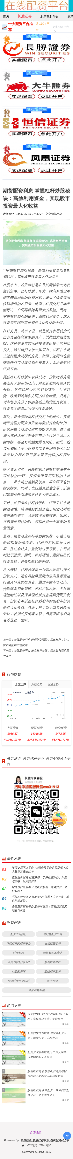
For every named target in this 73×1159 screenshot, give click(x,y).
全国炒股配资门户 (18, 962)
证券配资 (52, 981)
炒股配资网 (18, 971)
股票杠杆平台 (49, 16)
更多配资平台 (61, 27)
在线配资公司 (52, 943)
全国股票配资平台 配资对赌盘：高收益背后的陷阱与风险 (39, 908)
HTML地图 (45, 1145)
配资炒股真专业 (52, 953)
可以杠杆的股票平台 (18, 943)
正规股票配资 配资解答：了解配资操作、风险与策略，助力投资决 (39, 879)
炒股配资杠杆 (52, 962)
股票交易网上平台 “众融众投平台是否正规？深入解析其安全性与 (40, 869)
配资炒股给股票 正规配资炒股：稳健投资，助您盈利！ (39, 889)
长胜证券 (25, 16)
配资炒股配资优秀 (18, 981)
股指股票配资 (52, 971)
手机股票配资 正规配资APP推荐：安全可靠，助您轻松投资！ (40, 898)
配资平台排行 (18, 934)
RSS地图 (32, 1145)
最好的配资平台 (52, 934)
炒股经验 (18, 953)
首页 (6, 16)
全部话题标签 (36, 990)
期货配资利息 (53, 214)
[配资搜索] (66, 6)
